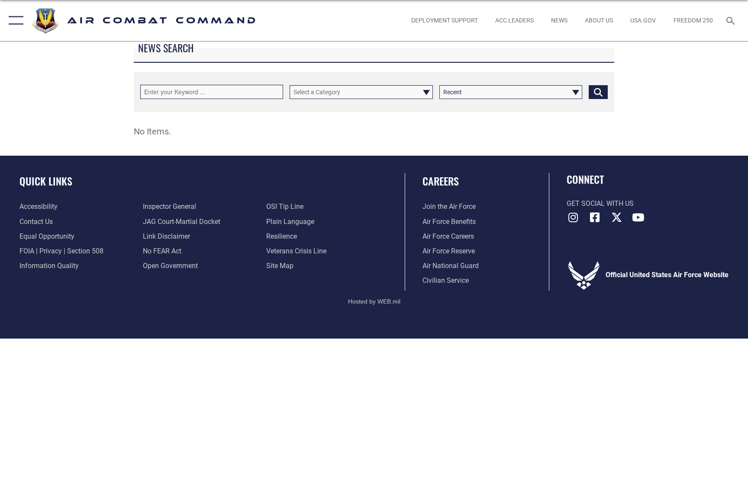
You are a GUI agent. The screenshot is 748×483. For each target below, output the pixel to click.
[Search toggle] (731, 20)
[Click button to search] (598, 92)
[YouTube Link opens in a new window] (638, 217)
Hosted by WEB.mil (374, 301)
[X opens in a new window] (616, 217)
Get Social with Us (600, 203)
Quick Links (45, 181)
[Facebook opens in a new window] (594, 217)
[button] (14, 20)
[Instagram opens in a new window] (573, 217)
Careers (440, 181)
